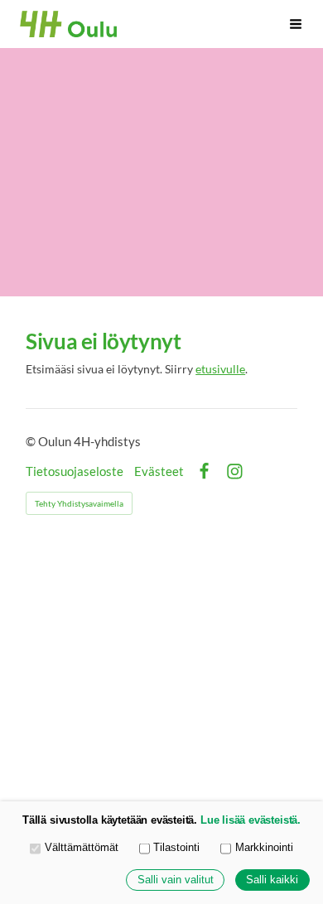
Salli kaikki (272, 880)
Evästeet (159, 471)
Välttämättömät (81, 848)
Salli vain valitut (175, 880)
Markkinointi (264, 848)
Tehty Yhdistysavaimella (79, 503)
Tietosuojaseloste (74, 471)
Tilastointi (176, 848)
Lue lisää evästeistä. (250, 820)
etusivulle (220, 369)
